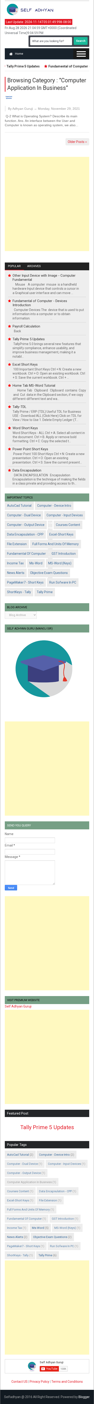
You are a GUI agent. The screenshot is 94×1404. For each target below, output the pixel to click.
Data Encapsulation (27, 470)
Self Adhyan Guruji (18, 1006)
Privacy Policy (40, 1381)
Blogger (83, 1397)
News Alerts (15, 573)
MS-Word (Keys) (59, 563)
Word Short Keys (25, 428)
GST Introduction (64, 553)
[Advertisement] (47, 204)
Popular (14, 266)
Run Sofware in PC (62, 582)
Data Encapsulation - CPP (25, 534)
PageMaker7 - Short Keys (25, 582)
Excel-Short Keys (61, 534)
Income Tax (15, 563)
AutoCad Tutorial (19, 505)
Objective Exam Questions (49, 573)
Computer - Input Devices (65, 515)
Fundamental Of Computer (26, 553)
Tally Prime (45, 592)
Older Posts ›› (77, 142)
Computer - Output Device (25, 525)
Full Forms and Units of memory (55, 544)
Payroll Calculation (26, 326)
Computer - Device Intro (54, 505)
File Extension (17, 544)
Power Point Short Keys (30, 449)
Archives (34, 266)
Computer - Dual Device (24, 515)
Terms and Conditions (67, 1381)
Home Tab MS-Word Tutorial (34, 385)
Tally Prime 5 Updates (29, 339)
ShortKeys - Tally (19, 592)
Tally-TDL (19, 407)
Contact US (19, 1381)
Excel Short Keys (25, 364)
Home (19, 53)
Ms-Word (35, 563)
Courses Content (68, 525)
